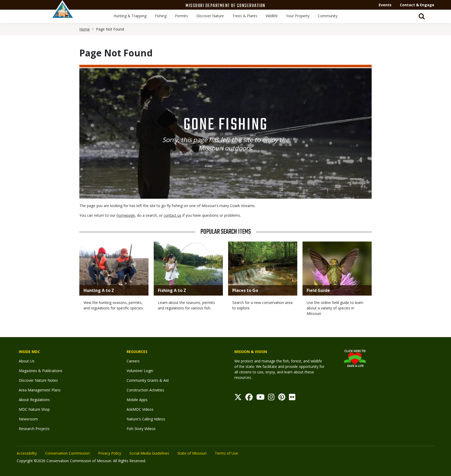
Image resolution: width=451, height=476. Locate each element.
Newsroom (28, 418)
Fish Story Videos (141, 428)
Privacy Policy (109, 453)
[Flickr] (292, 398)
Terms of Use (226, 453)
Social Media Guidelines (149, 453)
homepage (126, 215)
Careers (133, 361)
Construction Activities (145, 389)
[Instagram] (271, 398)
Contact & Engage (417, 4)
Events (385, 4)
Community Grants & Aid (148, 380)
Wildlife (272, 15)
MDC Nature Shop (34, 409)
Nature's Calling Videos (146, 418)
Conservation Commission (67, 453)
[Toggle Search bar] (421, 16)
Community (327, 15)
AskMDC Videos (140, 409)
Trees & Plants (244, 15)
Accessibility (27, 453)
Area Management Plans (40, 389)
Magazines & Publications (40, 370)
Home (84, 29)
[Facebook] (249, 398)
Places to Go (245, 290)
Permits (181, 15)
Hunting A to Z (99, 290)
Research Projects (34, 428)
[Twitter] (238, 398)
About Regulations (34, 399)
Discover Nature (210, 15)
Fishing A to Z (172, 290)
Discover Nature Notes (38, 380)
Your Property (298, 15)
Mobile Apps (137, 399)
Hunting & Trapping (130, 15)
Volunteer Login (140, 370)
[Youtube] (260, 398)
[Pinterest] (281, 398)
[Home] (62, 15)
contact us (172, 215)
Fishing (161, 15)
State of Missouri (191, 453)
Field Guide (318, 290)
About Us (26, 361)
